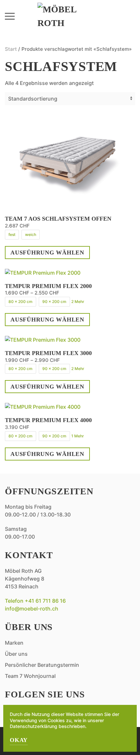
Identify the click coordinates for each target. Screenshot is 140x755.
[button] (10, 16)
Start (11, 49)
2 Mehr (77, 301)
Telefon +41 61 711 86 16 (35, 600)
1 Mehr (77, 435)
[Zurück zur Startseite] (70, 16)
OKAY (19, 740)
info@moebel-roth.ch (31, 608)
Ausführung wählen (47, 252)
